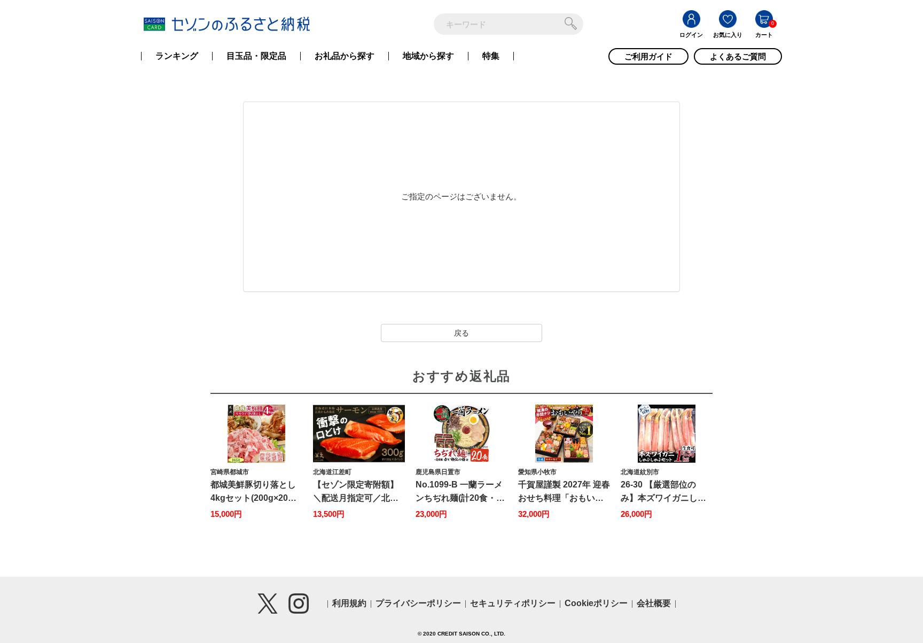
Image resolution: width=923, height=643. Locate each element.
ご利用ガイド (648, 56)
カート (764, 35)
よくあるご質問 (738, 56)
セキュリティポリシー (513, 603)
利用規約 (349, 603)
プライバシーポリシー (418, 603)
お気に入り (727, 35)
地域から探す (428, 56)
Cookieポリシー (596, 603)
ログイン (691, 35)
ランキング (176, 56)
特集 (490, 56)
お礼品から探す (344, 56)
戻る (461, 333)
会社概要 (654, 603)
